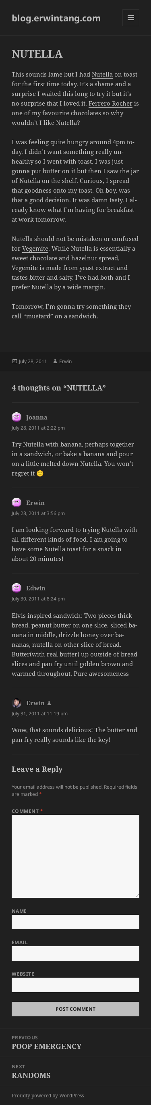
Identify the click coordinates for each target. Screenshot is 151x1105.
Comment (27, 811)
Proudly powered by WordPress (48, 1095)
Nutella (102, 74)
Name (19, 911)
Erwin (65, 361)
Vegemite (35, 248)
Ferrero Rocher (110, 103)
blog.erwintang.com (56, 18)
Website (23, 973)
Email (20, 942)
